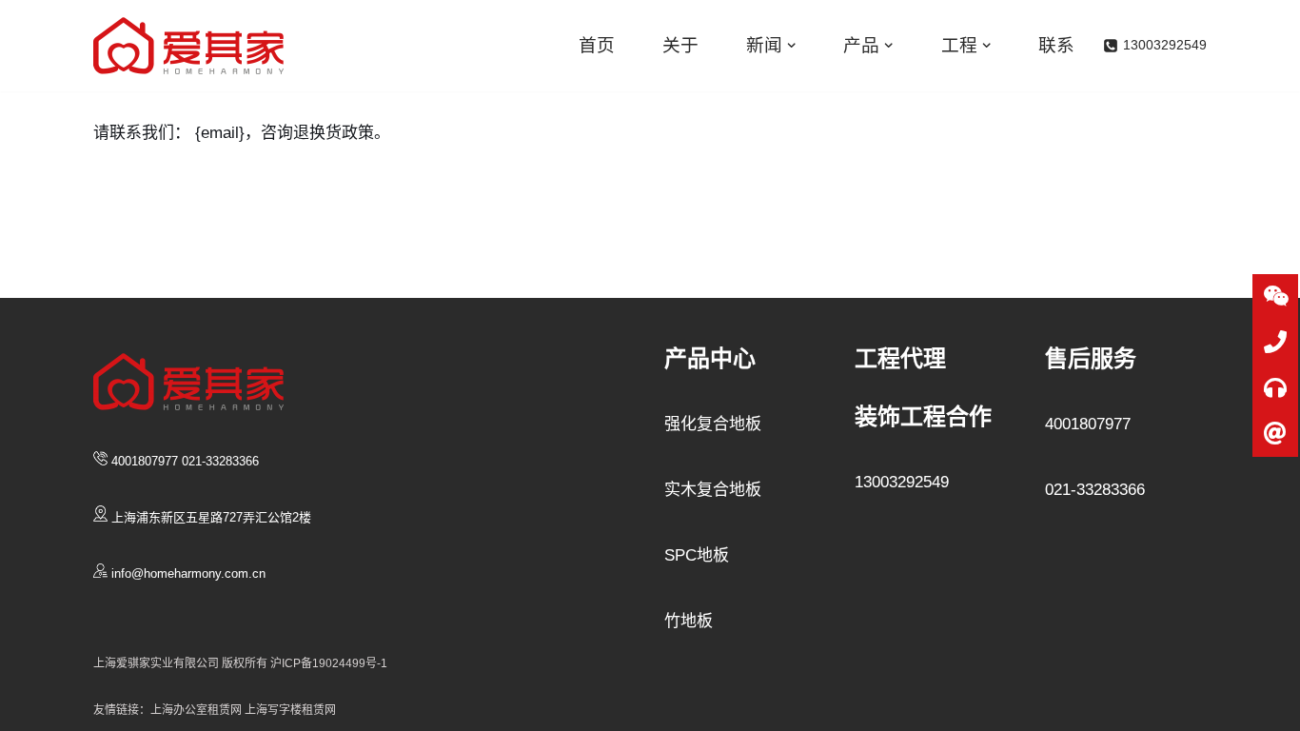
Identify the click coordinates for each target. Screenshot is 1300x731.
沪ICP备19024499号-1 (328, 663)
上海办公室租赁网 (197, 710)
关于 (680, 45)
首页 (597, 45)
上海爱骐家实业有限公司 (156, 663)
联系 (1056, 45)
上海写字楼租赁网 (290, 710)
